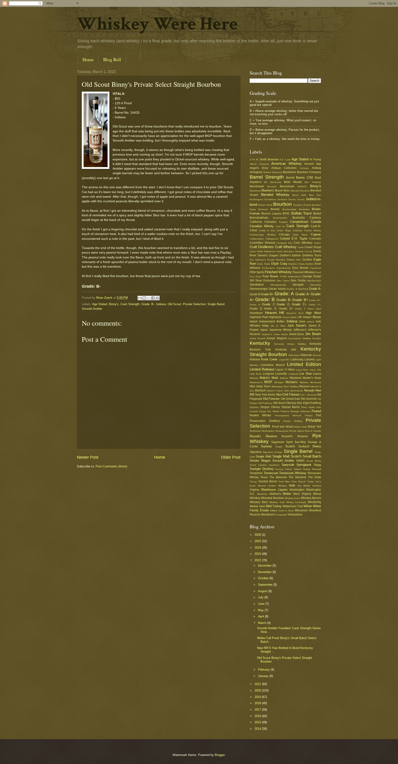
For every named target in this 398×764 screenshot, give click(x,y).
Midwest (304, 382)
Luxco (317, 373)
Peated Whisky (260, 415)
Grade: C (268, 304)
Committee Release (262, 242)
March (262, 623)
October (263, 578)
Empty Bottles (305, 264)
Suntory (279, 469)
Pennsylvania (282, 415)
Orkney (275, 407)
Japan (264, 329)
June (261, 603)
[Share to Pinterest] (157, 298)
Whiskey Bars (259, 502)
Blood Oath (299, 195)
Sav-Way (300, 442)
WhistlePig (314, 502)
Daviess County (303, 251)
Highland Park (259, 317)
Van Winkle (303, 485)
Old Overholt (309, 398)
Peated (316, 411)
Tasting (306, 469)
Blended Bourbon (300, 190)
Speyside (288, 464)
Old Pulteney (265, 403)
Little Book (255, 374)
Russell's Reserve (294, 436)
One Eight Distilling (309, 403)
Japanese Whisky (280, 329)
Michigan (279, 382)
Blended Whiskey (275, 195)
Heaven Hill (274, 313)
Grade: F (300, 308)
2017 (258, 709)
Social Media (313, 461)
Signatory (256, 452)
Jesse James (281, 334)
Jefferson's (300, 329)
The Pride (314, 477)
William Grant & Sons (282, 510)
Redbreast (255, 431)
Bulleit (317, 213)
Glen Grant (283, 280)
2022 (258, 560)
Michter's (292, 382)
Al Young (315, 159)
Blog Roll (112, 59)
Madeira (254, 378)
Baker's (267, 172)
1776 (252, 159)
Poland (309, 415)
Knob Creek (269, 359)
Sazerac (266, 446)
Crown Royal (312, 247)
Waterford (262, 494)
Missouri (304, 386)
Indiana (161, 304)
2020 (258, 690)
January (263, 676)
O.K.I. (303, 395)
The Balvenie (278, 477)
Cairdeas (315, 217)
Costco (317, 243)
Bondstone (270, 199)
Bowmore (263, 209)
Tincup (253, 481)
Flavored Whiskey (304, 272)
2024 (258, 547)
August (263, 591)
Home (88, 59)
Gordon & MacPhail (297, 289)
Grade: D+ (286, 308)
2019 (258, 697)
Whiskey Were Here (157, 24)
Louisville (281, 373)
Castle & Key (267, 230)
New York (261, 394)
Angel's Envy (259, 168)
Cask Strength (130, 304)
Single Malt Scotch (286, 456)
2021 (258, 684)
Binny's (114, 304)
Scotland (303, 446)
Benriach (272, 186)
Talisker (297, 469)
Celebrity (297, 230)
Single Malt (263, 456)
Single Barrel (216, 304)
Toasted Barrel (267, 481)
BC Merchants (272, 182)
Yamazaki (281, 514)
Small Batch (312, 456)
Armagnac (256, 172)
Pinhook (297, 415)
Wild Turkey (274, 506)
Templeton (256, 473)
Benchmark (257, 186)
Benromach (287, 186)
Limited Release (262, 369)
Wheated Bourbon (272, 498)
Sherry (316, 446)
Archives (304, 168)
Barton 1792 (304, 177)
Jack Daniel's (296, 325)
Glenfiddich (257, 284)
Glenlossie (315, 285)
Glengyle (298, 284)
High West (313, 313)
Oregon (265, 407)
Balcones (277, 172)
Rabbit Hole (300, 426)
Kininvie (317, 355)
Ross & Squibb (313, 431)
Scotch (290, 446)
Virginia (254, 489)
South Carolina (258, 465)
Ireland (310, 321)
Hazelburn (256, 313)
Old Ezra (311, 395)
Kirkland (255, 359)
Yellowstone (294, 514)
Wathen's (275, 493)
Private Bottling (292, 421)
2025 (258, 541)
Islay (265, 325)
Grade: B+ (300, 300)
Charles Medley (312, 230)
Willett (308, 506)
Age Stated (99, 304)
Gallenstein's (294, 276)
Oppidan (254, 407)
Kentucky (260, 343)
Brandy (275, 209)
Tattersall (316, 469)
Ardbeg (316, 168)
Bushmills (299, 217)
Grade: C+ (299, 304)
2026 (258, 534)
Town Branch (298, 481)
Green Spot (314, 308)
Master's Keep (312, 377)
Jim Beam (313, 334)
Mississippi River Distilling (285, 386)
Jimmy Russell (257, 338)
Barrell (290, 177)
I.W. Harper (305, 317)
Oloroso (291, 403)
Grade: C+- (315, 304)
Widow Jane (257, 506)
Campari (283, 222)
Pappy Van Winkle (269, 411)
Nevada (309, 390)
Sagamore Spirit (282, 442)
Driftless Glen (294, 259)
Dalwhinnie (269, 251)
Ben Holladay (313, 182)
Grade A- (315, 288)
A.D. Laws (285, 159)
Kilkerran (306, 355)
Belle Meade (293, 182)
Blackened (255, 190)
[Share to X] (148, 298)
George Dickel (312, 276)
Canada (316, 221)
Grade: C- (283, 304)
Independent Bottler (272, 321)
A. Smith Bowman (267, 159)
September (265, 584)
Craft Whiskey (285, 247)
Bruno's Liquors (271, 213)
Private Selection (194, 304)
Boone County (297, 199)
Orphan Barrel (290, 407)
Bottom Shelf (265, 205)
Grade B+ (267, 294)
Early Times (263, 264)
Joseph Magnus (276, 338)
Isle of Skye (278, 325)
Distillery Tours (311, 255)
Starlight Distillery (262, 469)
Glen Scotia (298, 280)
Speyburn (274, 465)
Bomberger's (256, 199)
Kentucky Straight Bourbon (285, 351)
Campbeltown (299, 221)
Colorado (315, 238)
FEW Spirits (257, 272)
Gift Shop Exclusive (262, 280)
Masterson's (256, 382)
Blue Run (315, 195)
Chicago (284, 234)
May (261, 610)
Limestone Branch (272, 365)
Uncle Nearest (258, 485)
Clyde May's (300, 234)
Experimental (283, 268)
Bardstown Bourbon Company (302, 172)
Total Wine (284, 481)
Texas (264, 477)
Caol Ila (280, 226)
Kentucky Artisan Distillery (290, 344)
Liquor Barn (302, 369)
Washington (297, 489)
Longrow (268, 373)
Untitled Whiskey (277, 485)
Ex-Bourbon (268, 268)
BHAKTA (302, 186)
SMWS (300, 460)
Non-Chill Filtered (287, 394)
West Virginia (302, 493)
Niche (271, 394)
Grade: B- (147, 304)
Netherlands (296, 390)
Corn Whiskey (303, 242)
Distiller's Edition (290, 255)
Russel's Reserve (263, 436)
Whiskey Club (276, 502)
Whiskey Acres (292, 498)
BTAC (286, 213)
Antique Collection (284, 168)
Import (254, 321)
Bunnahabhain (259, 217)
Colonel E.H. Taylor (293, 238)
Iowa (302, 321)
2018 (258, 703)
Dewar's (263, 255)
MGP (268, 382)
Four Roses (270, 276)
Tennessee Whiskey (292, 473)
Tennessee (271, 473)
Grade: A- (302, 294)
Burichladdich (280, 218)
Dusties (307, 259)
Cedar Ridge (284, 230)
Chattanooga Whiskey (263, 234)
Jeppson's (266, 334)
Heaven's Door (295, 313)
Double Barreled (276, 259)
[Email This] (140, 298)
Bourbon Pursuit (302, 205)
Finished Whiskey (278, 272)
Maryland (295, 377)
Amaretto (264, 164)
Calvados (270, 221)
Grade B (255, 294)
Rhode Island (296, 431)
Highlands (275, 317)
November (265, 572)
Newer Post (87, 457)
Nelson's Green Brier (278, 390)
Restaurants (281, 431)
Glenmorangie (259, 288)
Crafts (300, 247)
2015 (258, 722)
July (261, 597)
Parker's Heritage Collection (295, 411)
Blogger (220, 755)
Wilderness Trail (293, 506)
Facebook (315, 268)
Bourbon (282, 204)
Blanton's (268, 190)
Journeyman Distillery (299, 338)
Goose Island (277, 288)
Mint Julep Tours (260, 386)
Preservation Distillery (265, 421)
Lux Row (305, 373)
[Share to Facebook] (153, 298)
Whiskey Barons (311, 498)
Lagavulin (284, 359)
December (265, 565)
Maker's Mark (269, 377)
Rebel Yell (314, 426)
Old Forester (271, 398)
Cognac (316, 234)
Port (318, 415)
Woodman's (268, 514)
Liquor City (315, 369)
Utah (292, 485)
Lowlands (293, 374)
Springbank (303, 464)
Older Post (230, 457)
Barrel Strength (267, 176)
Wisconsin (301, 510)
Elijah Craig (279, 263)
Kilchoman (294, 355)
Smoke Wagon (260, 460)
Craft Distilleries (262, 247)
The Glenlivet (297, 477)
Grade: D (256, 308)
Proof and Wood (282, 426)
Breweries (304, 209)
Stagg (317, 464)
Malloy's (284, 378)
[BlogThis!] (144, 298)
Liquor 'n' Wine (285, 369)
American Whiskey (286, 163)
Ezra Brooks (300, 267)
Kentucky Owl (285, 349)
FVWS (283, 276)
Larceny (309, 359)
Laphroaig (296, 359)
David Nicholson (285, 251)
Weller (287, 493)
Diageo (273, 255)
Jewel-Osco (296, 334)
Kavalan (316, 338)
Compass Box (285, 243)
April (261, 616)
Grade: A (284, 293)
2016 (258, 716)
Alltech (253, 164)
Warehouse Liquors (274, 489)
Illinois (317, 317)
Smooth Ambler (92, 308)
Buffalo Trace (301, 213)
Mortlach (260, 390)
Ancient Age (312, 163)
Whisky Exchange (296, 502)
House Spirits (290, 317)
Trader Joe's (314, 481)
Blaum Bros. (282, 190)
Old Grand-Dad (290, 398)
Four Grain (255, 276)
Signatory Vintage (272, 452)
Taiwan (288, 469)
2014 (258, 728)
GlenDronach (314, 280)
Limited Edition (304, 364)
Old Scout (174, 304)
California (256, 221)
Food (318, 272)
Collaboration (257, 238)
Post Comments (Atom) (111, 466)
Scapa (278, 446)
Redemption (268, 431)
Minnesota (315, 382)
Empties (292, 264)
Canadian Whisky (262, 226)
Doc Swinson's (258, 259)
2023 (258, 554)
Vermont (316, 485)
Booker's (282, 199)
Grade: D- (270, 308)
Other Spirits (308, 407)
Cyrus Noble (256, 251)
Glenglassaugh (278, 285)
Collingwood (271, 238)
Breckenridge (289, 209)
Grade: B (265, 299)
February (264, 669)
